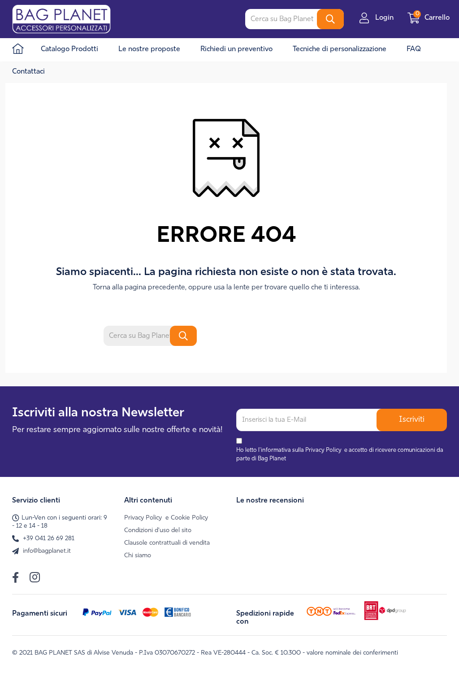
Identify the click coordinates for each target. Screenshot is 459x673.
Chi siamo (137, 555)
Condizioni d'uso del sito (157, 530)
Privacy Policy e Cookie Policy (166, 518)
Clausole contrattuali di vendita (167, 543)
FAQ (414, 49)
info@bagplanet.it (47, 551)
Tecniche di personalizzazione (339, 49)
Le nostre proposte (149, 49)
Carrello (433, 18)
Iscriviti (411, 420)
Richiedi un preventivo (236, 49)
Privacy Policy (323, 450)
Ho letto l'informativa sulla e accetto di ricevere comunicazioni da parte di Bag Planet (339, 454)
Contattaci (28, 71)
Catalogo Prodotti (69, 49)
